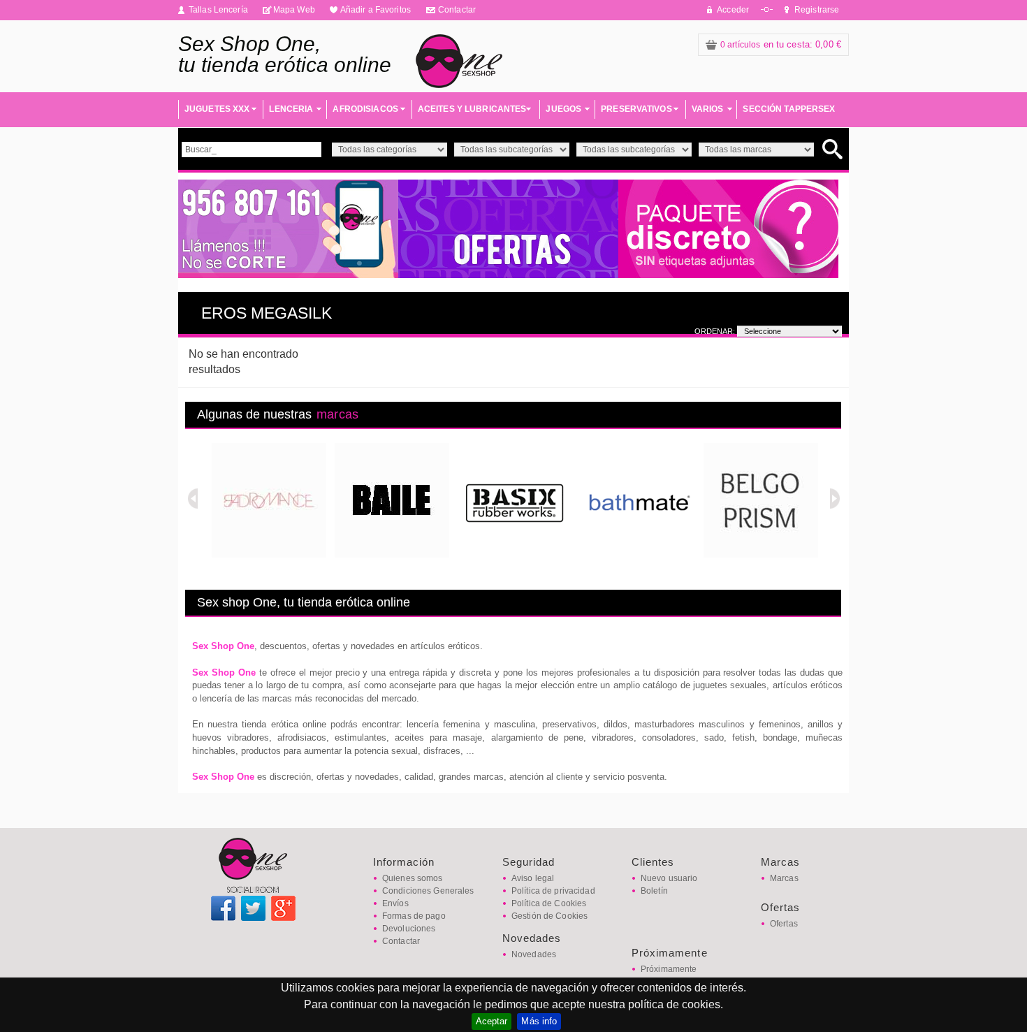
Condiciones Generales (428, 891)
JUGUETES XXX (216, 109)
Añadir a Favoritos (375, 10)
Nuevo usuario (669, 878)
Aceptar (492, 1021)
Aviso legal (532, 878)
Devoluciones (408, 928)
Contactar (457, 10)
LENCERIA (291, 109)
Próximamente (669, 969)
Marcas (784, 878)
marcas (337, 414)
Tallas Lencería (218, 10)
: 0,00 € (780, 44)
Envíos (395, 903)
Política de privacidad (553, 891)
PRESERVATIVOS (636, 109)
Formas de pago (414, 916)
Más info (539, 1021)
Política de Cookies (548, 903)
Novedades (533, 954)
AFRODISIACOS (365, 109)
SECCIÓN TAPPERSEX (789, 109)
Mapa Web (294, 10)
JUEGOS (563, 109)
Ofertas (784, 924)
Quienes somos (412, 878)
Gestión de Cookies (549, 916)
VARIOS (708, 109)
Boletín (654, 891)
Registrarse (816, 10)
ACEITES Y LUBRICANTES (472, 109)
